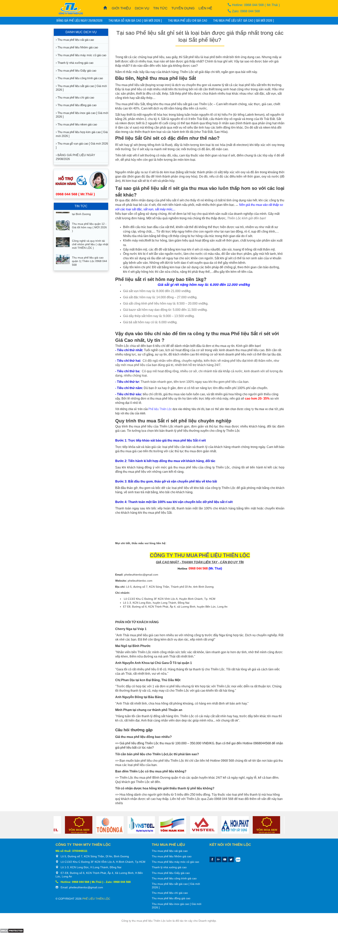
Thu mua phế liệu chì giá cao (187, 20)
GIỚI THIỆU (121, 8)
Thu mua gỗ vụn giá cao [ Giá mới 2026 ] (135, 20)
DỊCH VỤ (142, 8)
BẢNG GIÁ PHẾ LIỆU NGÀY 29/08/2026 (79, 20)
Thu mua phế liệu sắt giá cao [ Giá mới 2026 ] (243, 20)
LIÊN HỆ (205, 8)
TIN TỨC (160, 8)
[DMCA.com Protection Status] (12, 930)
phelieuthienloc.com (140, 580)
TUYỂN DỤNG (183, 8)
